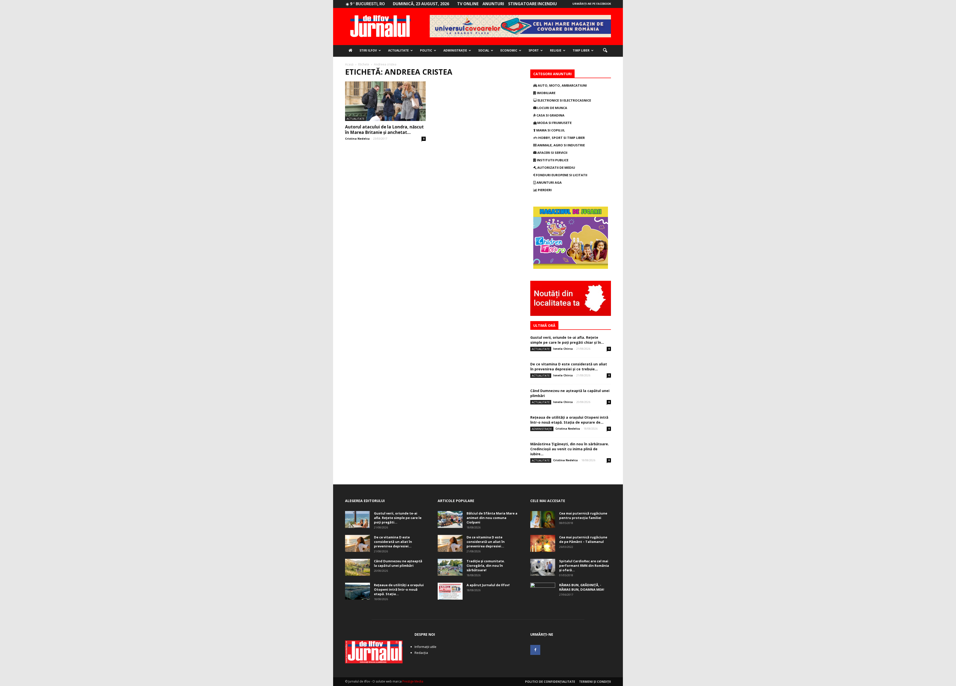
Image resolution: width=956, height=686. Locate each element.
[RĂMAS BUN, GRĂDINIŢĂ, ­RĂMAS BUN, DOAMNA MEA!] (542, 591)
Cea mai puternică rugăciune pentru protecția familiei (583, 515)
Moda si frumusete (554, 122)
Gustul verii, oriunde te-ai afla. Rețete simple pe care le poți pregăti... (397, 517)
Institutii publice (552, 160)
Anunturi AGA (549, 182)
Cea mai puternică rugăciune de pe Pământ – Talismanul (583, 539)
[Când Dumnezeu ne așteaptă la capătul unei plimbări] (357, 567)
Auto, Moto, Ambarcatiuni (562, 85)
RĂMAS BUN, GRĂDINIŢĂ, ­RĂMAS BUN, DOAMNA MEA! (581, 587)
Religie (555, 50)
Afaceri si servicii (552, 152)
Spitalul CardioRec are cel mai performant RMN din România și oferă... (584, 565)
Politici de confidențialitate (550, 682)
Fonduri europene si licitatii (561, 175)
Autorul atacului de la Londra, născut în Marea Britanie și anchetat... (384, 129)
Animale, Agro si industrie (561, 145)
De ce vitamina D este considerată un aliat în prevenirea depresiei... (393, 541)
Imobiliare (545, 93)
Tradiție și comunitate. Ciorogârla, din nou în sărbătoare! (486, 565)
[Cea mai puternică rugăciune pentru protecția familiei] (542, 519)
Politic (426, 50)
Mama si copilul (550, 130)
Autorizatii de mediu (556, 167)
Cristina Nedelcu (357, 138)
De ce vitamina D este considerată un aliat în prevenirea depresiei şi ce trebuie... (568, 366)
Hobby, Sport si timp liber (561, 137)
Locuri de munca (552, 108)
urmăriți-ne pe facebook (591, 3)
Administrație (455, 50)
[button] (605, 51)
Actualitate (398, 50)
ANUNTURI (493, 3)
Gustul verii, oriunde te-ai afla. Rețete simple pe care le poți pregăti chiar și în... (567, 340)
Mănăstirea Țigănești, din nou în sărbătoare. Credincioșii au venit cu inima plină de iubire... (569, 449)
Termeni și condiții (595, 682)
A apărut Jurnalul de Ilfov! (488, 585)
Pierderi (544, 190)
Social (483, 50)
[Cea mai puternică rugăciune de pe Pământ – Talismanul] (542, 543)
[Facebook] (535, 650)
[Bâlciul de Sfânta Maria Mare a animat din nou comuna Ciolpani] (450, 519)
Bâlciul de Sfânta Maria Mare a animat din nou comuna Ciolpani (492, 517)
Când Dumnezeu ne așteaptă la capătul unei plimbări (398, 563)
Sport (534, 50)
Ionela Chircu (563, 348)
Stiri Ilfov (368, 50)
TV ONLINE (467, 3)
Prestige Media (412, 681)
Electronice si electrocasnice (564, 100)
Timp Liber (581, 50)
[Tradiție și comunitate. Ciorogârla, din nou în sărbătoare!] (450, 567)
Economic (508, 50)
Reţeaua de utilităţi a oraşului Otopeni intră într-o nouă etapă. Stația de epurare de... (569, 420)
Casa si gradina (550, 115)
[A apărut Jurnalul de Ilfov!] (450, 591)
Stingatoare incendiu (532, 3)
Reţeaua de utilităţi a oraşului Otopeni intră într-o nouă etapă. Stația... (399, 589)
